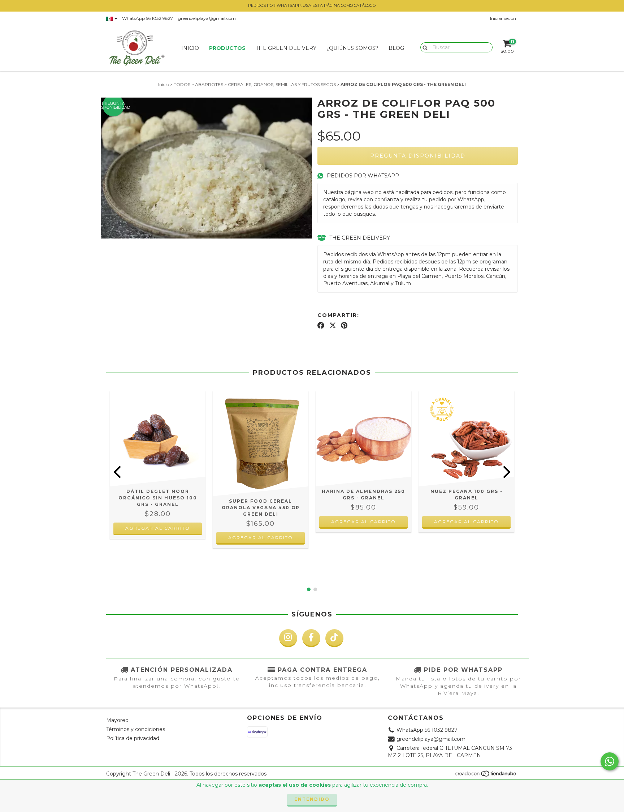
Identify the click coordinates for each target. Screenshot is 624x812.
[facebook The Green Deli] (311, 638)
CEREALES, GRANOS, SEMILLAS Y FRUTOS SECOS (282, 84)
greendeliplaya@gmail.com (207, 18)
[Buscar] (423, 47)
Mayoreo (117, 720)
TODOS (182, 84)
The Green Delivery (286, 48)
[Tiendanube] (486, 775)
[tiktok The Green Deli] (334, 638)
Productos (227, 48)
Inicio (190, 48)
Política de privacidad (132, 738)
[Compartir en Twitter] (332, 325)
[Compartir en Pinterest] (344, 325)
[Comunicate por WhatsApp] (610, 761)
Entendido (312, 799)
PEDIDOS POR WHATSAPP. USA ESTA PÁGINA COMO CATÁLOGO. (312, 5)
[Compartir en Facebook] (320, 325)
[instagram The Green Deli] (288, 638)
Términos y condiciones (135, 729)
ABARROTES (209, 84)
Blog (396, 48)
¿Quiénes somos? (352, 48)
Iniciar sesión (503, 18)
